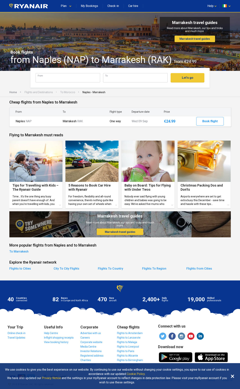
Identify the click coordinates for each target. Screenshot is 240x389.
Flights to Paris (125, 351)
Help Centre (51, 333)
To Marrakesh (18, 251)
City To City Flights (66, 268)
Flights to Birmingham (130, 360)
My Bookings (89, 6)
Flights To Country (110, 268)
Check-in (113, 6)
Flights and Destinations (39, 92)
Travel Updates (16, 337)
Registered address (92, 355)
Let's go (187, 77)
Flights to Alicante (127, 355)
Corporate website (91, 342)
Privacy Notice (51, 378)
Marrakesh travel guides (194, 38)
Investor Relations (91, 351)
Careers (85, 337)
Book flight (210, 121)
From (40, 75)
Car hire (133, 6)
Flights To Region (154, 268)
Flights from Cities (199, 268)
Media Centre (88, 346)
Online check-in (17, 333)
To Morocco (67, 92)
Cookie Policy (136, 374)
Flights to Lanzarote (128, 337)
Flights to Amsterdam (130, 333)
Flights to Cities (20, 268)
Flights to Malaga (127, 342)
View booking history (56, 342)
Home (13, 92)
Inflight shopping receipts (59, 337)
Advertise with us (90, 333)
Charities (85, 360)
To (106, 75)
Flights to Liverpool (128, 346)
